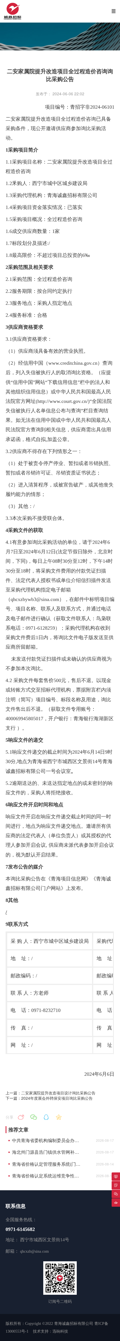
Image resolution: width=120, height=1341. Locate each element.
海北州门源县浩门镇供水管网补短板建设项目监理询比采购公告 (47, 1152)
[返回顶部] (115, 1202)
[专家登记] (115, 1185)
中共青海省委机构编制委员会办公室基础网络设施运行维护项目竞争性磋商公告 (47, 1140)
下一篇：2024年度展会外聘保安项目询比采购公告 (49, 1098)
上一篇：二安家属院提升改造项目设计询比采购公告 (50, 1093)
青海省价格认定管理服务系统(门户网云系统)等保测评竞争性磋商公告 (47, 1164)
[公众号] (115, 1194)
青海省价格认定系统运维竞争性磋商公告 (47, 1176)
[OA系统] (115, 1176)
